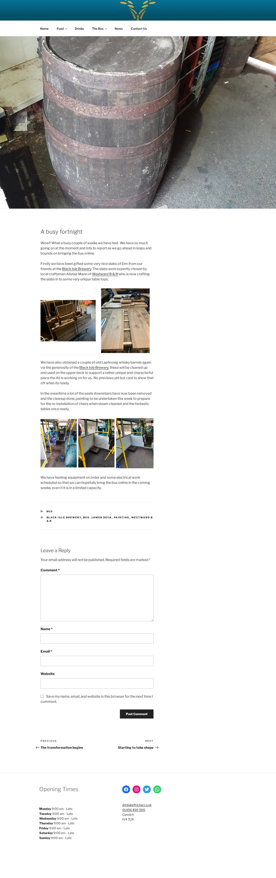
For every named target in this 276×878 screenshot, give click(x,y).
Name (47, 629)
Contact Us (139, 28)
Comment (50, 570)
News (119, 28)
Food (60, 28)
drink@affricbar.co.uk (137, 805)
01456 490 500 (133, 810)
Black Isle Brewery (76, 269)
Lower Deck (102, 517)
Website (48, 674)
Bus (50, 511)
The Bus (98, 28)
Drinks (79, 28)
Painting (121, 517)
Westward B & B (105, 274)
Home (44, 28)
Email (46, 651)
